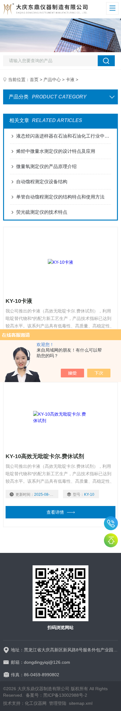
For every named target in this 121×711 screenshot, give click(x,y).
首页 (34, 79)
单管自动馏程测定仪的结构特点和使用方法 (60, 196)
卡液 (70, 79)
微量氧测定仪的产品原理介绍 (46, 166)
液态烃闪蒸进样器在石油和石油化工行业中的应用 (63, 136)
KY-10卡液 (19, 301)
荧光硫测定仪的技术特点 (41, 212)
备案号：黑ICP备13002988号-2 (56, 695)
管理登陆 (57, 703)
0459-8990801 (111, 523)
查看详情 (55, 512)
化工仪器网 (36, 703)
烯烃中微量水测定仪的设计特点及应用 (55, 151)
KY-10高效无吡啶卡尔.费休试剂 (45, 456)
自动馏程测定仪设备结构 (41, 181)
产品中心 (52, 79)
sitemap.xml (80, 703)
